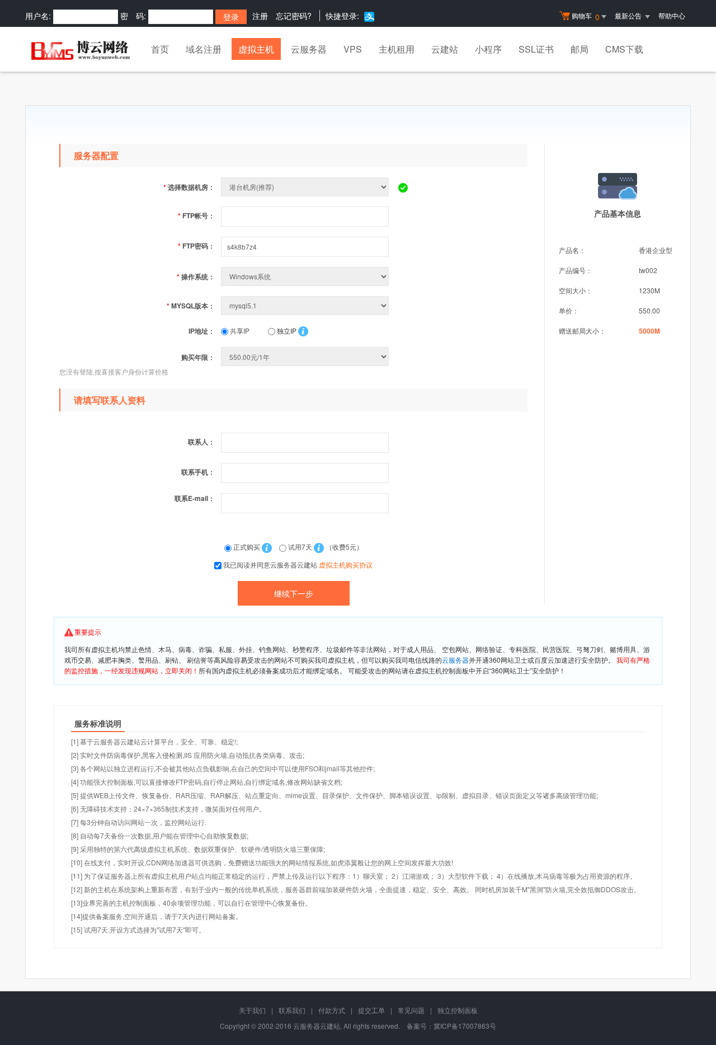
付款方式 (331, 1010)
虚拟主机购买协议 (346, 564)
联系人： (201, 442)
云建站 (444, 49)
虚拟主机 (256, 49)
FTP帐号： (196, 215)
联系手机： (198, 472)
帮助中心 (671, 15)
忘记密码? (294, 15)
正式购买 (247, 546)
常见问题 (411, 1010)
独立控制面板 (457, 1010)
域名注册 (204, 49)
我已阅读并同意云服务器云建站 (298, 564)
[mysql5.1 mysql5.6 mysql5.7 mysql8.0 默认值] (306, 305)
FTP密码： (196, 246)
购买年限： (198, 357)
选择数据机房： (189, 187)
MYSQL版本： (191, 306)
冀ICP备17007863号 (465, 1025)
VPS (352, 49)
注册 (260, 15)
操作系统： (196, 276)
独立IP (285, 330)
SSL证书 (536, 49)
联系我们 (292, 1010)
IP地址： (202, 331)
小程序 (488, 49)
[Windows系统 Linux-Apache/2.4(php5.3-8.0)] (306, 276)
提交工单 (371, 1010)
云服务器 (309, 49)
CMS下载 (624, 49)
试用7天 (300, 546)
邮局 (579, 49)
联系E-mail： (195, 498)
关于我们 (252, 1010)
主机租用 (396, 49)
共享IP (238, 330)
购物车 (586, 16)
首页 (160, 49)
